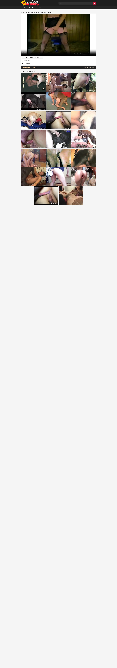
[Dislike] (41, 57)
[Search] (94, 3)
